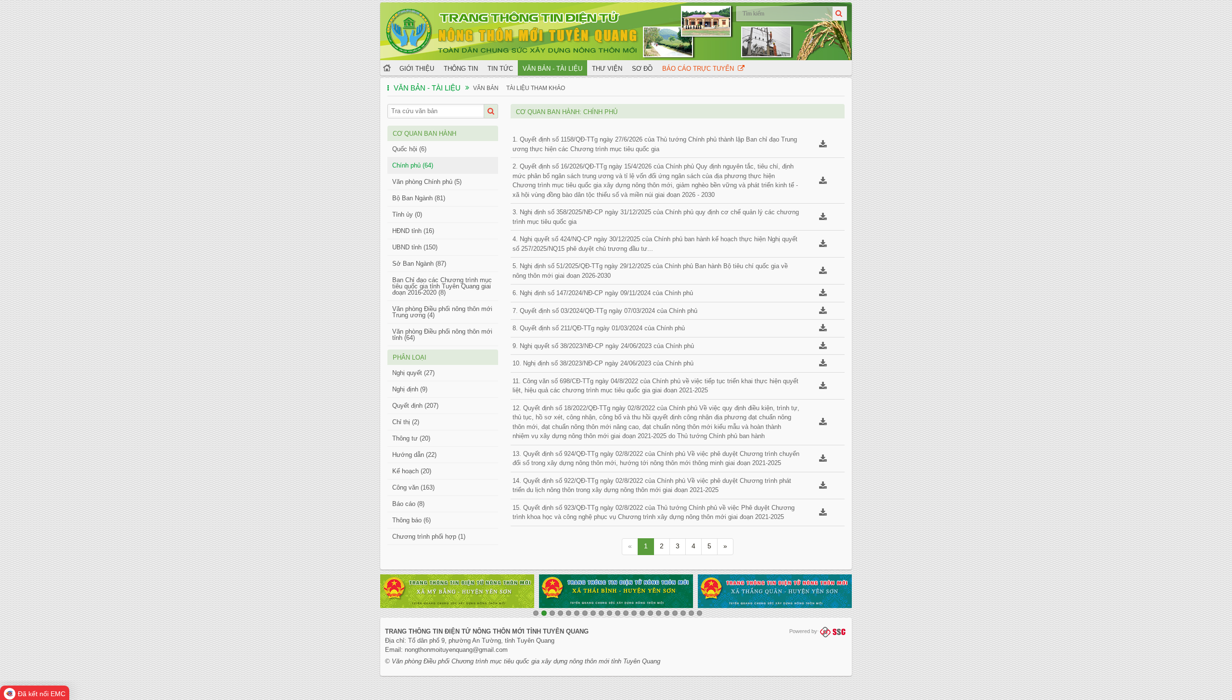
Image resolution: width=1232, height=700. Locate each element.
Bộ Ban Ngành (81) (418, 198)
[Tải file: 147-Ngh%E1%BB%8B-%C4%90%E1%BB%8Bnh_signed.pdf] (823, 294)
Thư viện (607, 68)
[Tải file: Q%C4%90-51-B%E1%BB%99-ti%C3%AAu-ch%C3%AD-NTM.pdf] (823, 271)
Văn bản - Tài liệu (552, 68)
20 (691, 613)
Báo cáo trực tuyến (700, 68)
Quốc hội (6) (409, 149)
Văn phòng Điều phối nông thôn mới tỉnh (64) (442, 334)
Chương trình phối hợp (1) (428, 536)
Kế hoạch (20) (411, 471)
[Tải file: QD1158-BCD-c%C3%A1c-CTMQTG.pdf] (823, 145)
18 (675, 613)
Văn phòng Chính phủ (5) (427, 181)
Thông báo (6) (411, 520)
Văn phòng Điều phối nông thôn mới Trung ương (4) (442, 312)
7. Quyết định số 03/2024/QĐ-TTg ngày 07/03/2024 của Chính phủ (605, 310)
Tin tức (500, 68)
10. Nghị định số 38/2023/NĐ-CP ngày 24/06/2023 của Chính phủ (603, 363)
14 (642, 613)
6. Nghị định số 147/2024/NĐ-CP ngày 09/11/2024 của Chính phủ (603, 293)
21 (699, 613)
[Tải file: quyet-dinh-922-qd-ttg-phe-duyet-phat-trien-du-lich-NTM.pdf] (823, 486)
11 (617, 613)
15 (650, 613)
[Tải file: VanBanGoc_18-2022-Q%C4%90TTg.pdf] (823, 423)
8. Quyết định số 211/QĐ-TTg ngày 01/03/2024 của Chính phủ (599, 328)
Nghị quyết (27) (413, 372)
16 (658, 613)
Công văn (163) (413, 487)
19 (683, 613)
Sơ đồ (642, 68)
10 (609, 613)
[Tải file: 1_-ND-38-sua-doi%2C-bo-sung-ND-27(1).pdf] (823, 346)
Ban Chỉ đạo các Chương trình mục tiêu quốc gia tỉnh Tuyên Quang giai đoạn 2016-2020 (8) (442, 286)
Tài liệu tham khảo (535, 88)
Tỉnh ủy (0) (407, 214)
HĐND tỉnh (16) (413, 230)
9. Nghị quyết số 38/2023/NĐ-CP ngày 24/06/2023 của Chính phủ (603, 346)
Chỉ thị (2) (405, 422)
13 (634, 613)
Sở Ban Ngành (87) (419, 263)
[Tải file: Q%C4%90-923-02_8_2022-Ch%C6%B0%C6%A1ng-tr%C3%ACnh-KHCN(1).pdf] (823, 513)
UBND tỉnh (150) (414, 247)
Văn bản (486, 88)
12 (626, 613)
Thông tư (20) (411, 438)
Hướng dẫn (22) (414, 454)
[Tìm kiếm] (840, 13)
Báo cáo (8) (408, 503)
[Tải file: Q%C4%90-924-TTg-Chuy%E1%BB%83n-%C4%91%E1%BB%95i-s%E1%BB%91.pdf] (823, 459)
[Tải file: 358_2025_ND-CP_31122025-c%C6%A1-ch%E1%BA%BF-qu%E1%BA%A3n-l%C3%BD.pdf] (823, 217)
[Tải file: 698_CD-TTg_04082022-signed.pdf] (823, 386)
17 (666, 613)
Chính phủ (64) (412, 165)
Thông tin (461, 68)
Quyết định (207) (415, 405)
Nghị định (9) (409, 389)
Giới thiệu (416, 68)
